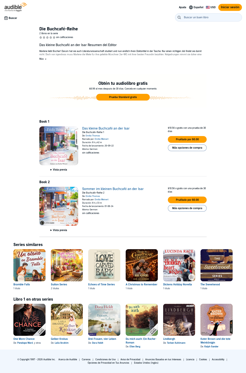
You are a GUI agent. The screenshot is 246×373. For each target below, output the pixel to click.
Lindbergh (169, 339)
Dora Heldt (97, 342)
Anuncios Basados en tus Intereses (163, 359)
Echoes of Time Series (101, 284)
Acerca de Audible (67, 359)
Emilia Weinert (101, 139)
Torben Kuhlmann (176, 342)
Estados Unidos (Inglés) (146, 362)
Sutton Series (59, 284)
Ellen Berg (135, 346)
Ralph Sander (211, 346)
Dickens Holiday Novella (177, 284)
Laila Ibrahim (62, 342)
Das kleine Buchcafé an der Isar (106, 129)
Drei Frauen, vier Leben (102, 339)
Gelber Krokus (59, 339)
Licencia (190, 359)
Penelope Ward (25, 342)
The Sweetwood (210, 284)
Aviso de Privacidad (130, 359)
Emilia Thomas (93, 135)
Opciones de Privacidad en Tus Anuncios (108, 362)
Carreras (86, 359)
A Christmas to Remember (141, 284)
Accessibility (218, 359)
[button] (43, 58)
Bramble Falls (21, 284)
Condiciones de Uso (105, 359)
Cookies (203, 359)
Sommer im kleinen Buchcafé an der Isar (113, 189)
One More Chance (24, 339)
